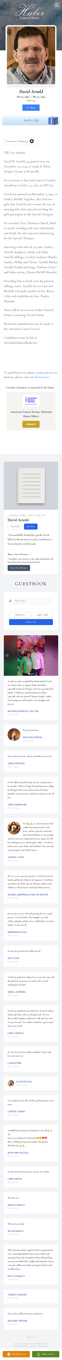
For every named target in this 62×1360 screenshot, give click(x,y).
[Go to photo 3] (33, 673)
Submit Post (31, 622)
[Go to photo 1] (29, 674)
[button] (30, 655)
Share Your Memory (18, 568)
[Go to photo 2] (31, 673)
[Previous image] (7, 655)
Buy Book (31, 526)
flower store (42, 377)
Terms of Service (38, 1346)
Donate (31, 424)
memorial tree (45, 373)
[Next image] (55, 655)
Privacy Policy (24, 1346)
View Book (14, 526)
